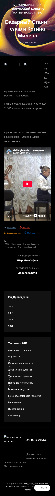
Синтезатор (14, 415)
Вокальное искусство (19, 389)
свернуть (26, 350)
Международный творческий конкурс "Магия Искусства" (27, 8)
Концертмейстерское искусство (24, 396)
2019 (10, 319)
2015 (10, 306)
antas (33, 42)
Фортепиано (14, 356)
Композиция (14, 402)
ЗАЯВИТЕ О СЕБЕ (36, 440)
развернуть (14, 350)
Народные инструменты (21, 382)
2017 (10, 313)
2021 (10, 326)
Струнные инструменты (20, 363)
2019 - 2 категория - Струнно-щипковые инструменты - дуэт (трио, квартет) (22, 245)
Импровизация (16, 409)
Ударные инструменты (20, 376)
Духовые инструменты (20, 369)
